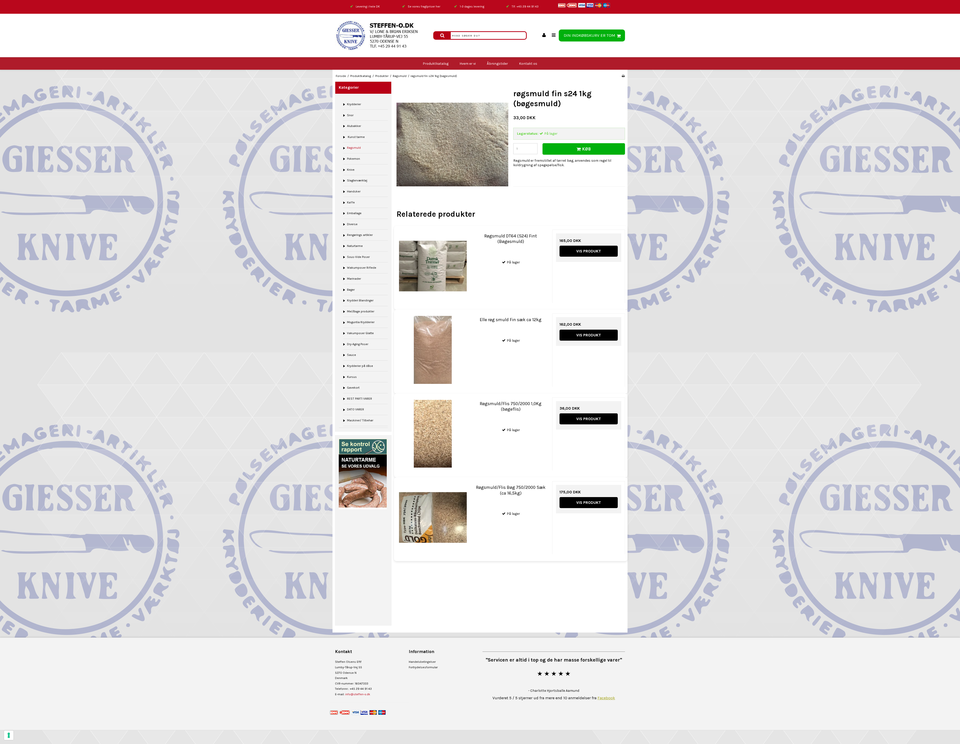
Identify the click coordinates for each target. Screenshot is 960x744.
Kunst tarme (356, 137)
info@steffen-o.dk (357, 694)
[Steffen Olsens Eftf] (381, 35)
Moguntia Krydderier (360, 322)
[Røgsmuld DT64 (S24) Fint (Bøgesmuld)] (433, 266)
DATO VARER (355, 409)
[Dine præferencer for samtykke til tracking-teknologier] (9, 735)
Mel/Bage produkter (360, 311)
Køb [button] (586, 148)
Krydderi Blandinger (360, 300)
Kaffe (351, 202)
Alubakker (354, 126)
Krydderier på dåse (360, 366)
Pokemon (353, 158)
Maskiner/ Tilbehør (360, 420)
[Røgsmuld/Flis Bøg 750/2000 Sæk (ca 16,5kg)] (433, 517)
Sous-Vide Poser (358, 257)
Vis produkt (588, 251)
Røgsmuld (354, 147)
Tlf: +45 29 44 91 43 (525, 6)
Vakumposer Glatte (360, 333)
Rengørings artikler (360, 235)
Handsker (353, 191)
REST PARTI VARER (359, 398)
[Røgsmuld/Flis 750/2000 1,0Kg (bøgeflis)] (433, 434)
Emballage (354, 213)
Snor (350, 115)
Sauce (351, 355)
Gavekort (353, 387)
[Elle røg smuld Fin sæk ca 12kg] (433, 350)
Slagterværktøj (357, 180)
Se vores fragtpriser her (424, 6)
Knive (350, 169)
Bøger (351, 289)
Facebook (606, 698)
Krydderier (354, 104)
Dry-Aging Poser (357, 344)
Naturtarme (355, 246)
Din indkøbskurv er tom (589, 35)
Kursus (352, 377)
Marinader (354, 278)
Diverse (352, 224)
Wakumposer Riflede (361, 267)
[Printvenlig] (623, 76)
